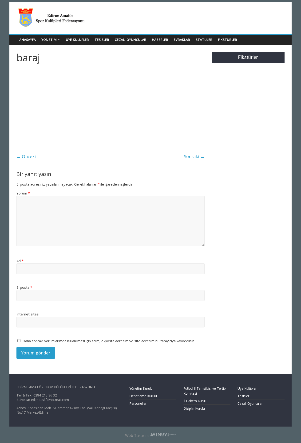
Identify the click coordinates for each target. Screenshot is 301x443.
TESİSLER (102, 39)
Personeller (138, 403)
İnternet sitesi (27, 314)
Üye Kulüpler (247, 388)
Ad (20, 260)
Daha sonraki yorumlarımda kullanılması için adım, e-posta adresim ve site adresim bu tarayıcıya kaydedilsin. (109, 340)
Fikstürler (227, 39)
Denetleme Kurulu (143, 396)
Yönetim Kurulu (141, 388)
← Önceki (26, 156)
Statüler (204, 39)
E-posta (24, 287)
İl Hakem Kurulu (195, 401)
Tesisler (243, 396)
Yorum (23, 193)
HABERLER (160, 39)
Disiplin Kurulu (194, 408)
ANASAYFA (27, 39)
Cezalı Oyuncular (250, 403)
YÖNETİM (49, 39)
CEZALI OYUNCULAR (130, 39)
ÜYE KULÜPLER (77, 39)
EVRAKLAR (182, 39)
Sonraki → (194, 156)
